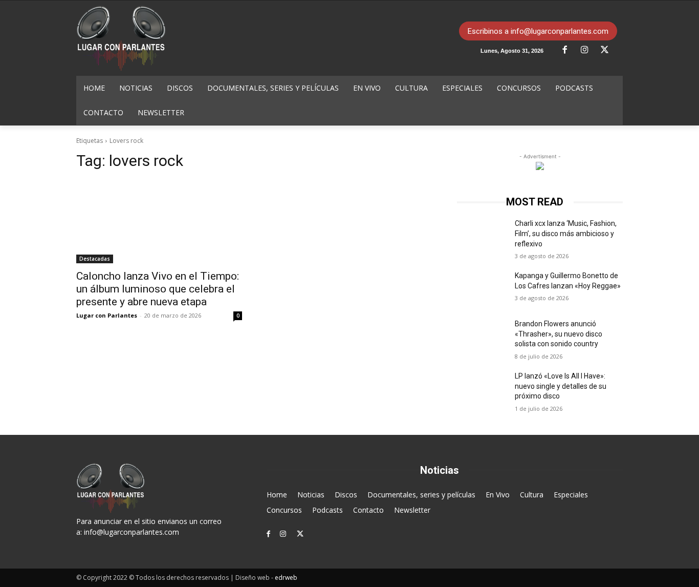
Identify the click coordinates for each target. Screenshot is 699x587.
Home (277, 494)
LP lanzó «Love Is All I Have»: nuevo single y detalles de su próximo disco (560, 386)
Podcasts (327, 510)
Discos (346, 494)
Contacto (368, 510)
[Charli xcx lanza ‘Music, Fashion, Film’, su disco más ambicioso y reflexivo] (482, 236)
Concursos (284, 510)
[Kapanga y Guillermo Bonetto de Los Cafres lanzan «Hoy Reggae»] (482, 288)
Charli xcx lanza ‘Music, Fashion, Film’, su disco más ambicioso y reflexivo (566, 233)
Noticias (310, 494)
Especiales (571, 494)
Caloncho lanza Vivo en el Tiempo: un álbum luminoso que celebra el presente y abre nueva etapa (157, 289)
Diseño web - (266, 577)
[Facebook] (568, 50)
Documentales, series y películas (421, 494)
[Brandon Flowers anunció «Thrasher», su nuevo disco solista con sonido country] (482, 336)
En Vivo (498, 494)
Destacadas (94, 258)
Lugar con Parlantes (106, 315)
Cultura (531, 494)
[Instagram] (588, 50)
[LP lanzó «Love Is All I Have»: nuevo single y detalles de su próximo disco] (482, 388)
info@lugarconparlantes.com (131, 532)
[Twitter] (608, 50)
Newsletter (412, 510)
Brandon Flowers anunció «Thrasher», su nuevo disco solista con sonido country (558, 334)
